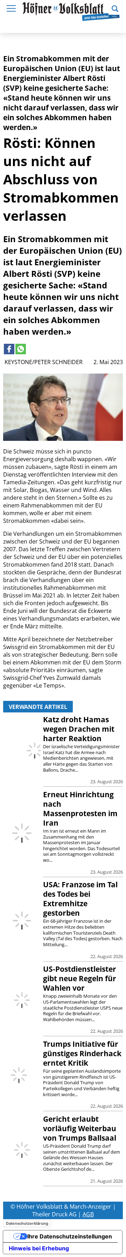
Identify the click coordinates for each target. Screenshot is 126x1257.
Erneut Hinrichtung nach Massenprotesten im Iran (80, 809)
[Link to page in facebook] (9, 349)
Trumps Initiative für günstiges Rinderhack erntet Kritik (82, 1053)
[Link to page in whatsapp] (20, 349)
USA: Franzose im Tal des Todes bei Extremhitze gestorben (80, 899)
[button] (115, 8)
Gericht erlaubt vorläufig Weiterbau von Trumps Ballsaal (79, 1128)
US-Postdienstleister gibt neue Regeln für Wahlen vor (79, 978)
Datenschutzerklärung (27, 1223)
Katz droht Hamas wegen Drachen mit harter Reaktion (78, 729)
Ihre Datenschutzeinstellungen (69, 1236)
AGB (88, 1214)
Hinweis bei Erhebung (39, 1248)
